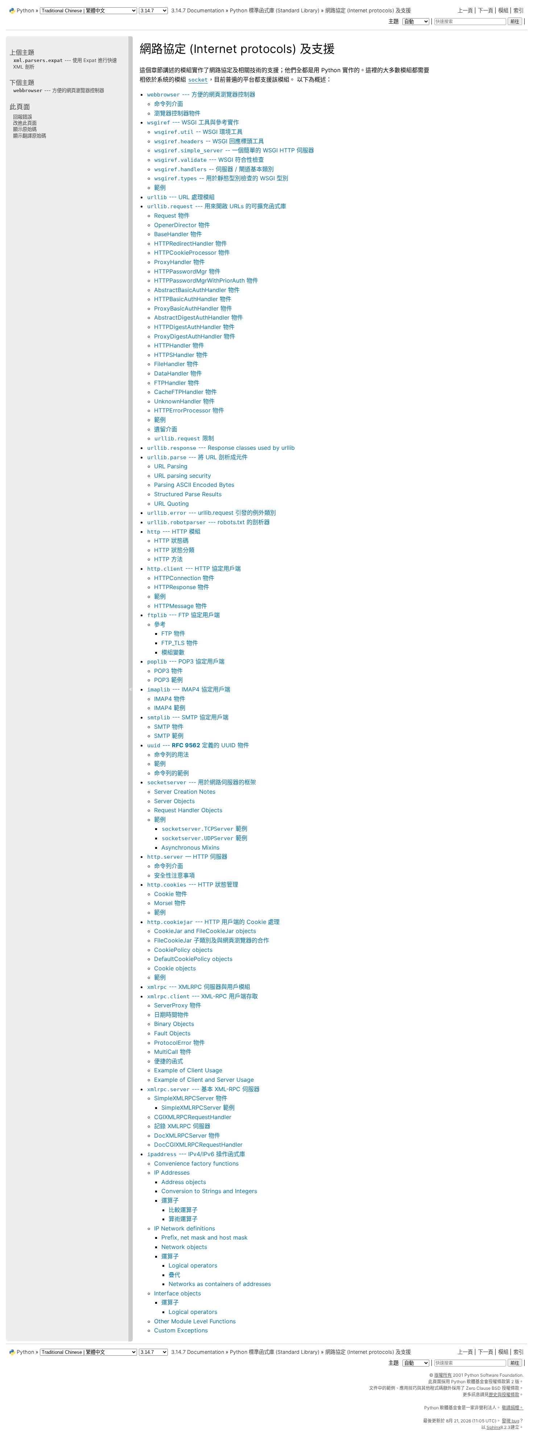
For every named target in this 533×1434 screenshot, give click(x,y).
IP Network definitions (184, 1228)
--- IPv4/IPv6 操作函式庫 (196, 1154)
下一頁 (485, 10)
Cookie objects (175, 968)
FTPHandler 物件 (176, 382)
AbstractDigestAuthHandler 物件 (198, 317)
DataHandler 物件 (178, 373)
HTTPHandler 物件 (179, 345)
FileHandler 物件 (176, 363)
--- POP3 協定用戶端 (185, 661)
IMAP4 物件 (169, 698)
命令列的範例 (171, 773)
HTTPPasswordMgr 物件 (187, 271)
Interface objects (177, 1293)
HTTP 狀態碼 (171, 540)
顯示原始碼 (25, 129)
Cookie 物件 (170, 893)
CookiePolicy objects (183, 949)
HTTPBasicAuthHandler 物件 (192, 299)
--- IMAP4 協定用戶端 (188, 689)
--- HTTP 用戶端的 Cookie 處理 (213, 921)
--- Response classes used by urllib (221, 447)
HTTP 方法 (168, 559)
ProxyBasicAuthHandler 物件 (193, 308)
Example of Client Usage (188, 1070)
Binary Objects (174, 1023)
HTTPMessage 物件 (180, 605)
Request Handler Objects (188, 810)
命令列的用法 (171, 754)
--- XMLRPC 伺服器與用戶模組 (198, 986)
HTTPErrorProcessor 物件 (189, 410)
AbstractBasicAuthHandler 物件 (197, 289)
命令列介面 (168, 103)
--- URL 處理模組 (181, 197)
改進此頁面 (25, 123)
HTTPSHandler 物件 (181, 354)
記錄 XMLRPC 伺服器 (182, 1126)
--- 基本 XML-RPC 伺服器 (203, 1089)
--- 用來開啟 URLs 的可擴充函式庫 (216, 206)
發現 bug (510, 1420)
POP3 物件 (168, 670)
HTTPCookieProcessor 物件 (192, 252)
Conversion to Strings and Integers (209, 1191)
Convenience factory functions (196, 1163)
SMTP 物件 (168, 726)
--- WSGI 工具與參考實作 (193, 122)
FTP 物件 (173, 633)
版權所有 (443, 1375)
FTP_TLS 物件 (179, 642)
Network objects (184, 1246)
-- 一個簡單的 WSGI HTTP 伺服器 (234, 150)
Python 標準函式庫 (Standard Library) (274, 10)
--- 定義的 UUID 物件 (198, 745)
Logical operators (193, 1265)
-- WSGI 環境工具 (198, 131)
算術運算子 (183, 1219)
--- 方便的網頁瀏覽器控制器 (201, 94)
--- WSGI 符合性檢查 (209, 159)
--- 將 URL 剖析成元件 (197, 457)
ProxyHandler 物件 (179, 262)
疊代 (174, 1274)
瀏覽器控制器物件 (177, 113)
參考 (160, 624)
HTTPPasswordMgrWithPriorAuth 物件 (206, 280)
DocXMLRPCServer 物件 (187, 1135)
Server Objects (174, 801)
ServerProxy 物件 (177, 1005)
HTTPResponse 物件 (181, 587)
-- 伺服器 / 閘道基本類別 (214, 169)
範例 (160, 187)
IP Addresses (172, 1172)
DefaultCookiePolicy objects (193, 958)
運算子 (170, 1200)
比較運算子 (183, 1209)
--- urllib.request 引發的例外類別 (211, 512)
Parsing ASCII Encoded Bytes (194, 484)
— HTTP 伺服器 (187, 856)
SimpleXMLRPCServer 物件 (190, 1098)
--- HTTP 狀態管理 (192, 884)
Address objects (183, 1182)
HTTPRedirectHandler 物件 (190, 243)
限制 (184, 438)
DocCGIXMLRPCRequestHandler (198, 1144)
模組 (503, 10)
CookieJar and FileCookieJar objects (205, 930)
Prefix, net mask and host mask (204, 1237)
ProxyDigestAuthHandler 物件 (194, 336)
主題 (394, 21)
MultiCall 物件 (172, 1051)
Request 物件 (172, 215)
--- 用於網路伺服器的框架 (201, 782)
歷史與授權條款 (504, 1394)
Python (25, 10)
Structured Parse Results (188, 494)
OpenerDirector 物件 (182, 225)
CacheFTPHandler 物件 (185, 391)
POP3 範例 (168, 679)
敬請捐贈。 (513, 1407)
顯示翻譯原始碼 (29, 136)
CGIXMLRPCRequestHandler (192, 1117)
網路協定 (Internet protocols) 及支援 (368, 10)
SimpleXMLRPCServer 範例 (198, 1107)
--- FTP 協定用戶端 (183, 615)
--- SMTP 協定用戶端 (187, 717)
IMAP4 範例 (169, 707)
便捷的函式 (168, 1061)
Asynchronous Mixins (190, 847)
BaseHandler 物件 (178, 234)
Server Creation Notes (184, 791)
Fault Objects (172, 1033)
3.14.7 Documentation (197, 10)
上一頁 (465, 10)
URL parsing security (182, 475)
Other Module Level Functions (195, 1321)
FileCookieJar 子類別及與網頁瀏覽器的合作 (211, 940)
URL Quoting (171, 503)
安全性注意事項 (174, 875)
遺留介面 (165, 429)
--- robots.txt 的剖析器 (208, 522)
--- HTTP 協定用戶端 (194, 568)
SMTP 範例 (168, 735)
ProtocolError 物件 (179, 1042)
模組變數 (173, 652)
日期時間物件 (171, 1014)
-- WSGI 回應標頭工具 (209, 141)
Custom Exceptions (181, 1330)
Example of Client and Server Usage (204, 1079)
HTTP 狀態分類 (174, 550)
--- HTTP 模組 (174, 531)
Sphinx (493, 1427)
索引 (518, 10)
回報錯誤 (22, 117)
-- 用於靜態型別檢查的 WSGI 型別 (221, 178)
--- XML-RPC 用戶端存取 (202, 996)
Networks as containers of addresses (220, 1283)
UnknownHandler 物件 (184, 401)
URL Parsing (170, 466)
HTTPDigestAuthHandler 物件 (194, 326)
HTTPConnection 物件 (184, 578)
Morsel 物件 (170, 903)
